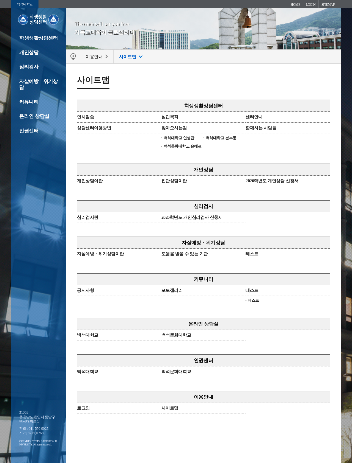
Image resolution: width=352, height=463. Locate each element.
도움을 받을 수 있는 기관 (184, 253)
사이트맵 (169, 408)
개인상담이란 (90, 180)
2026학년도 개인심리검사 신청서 (192, 217)
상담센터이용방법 (94, 127)
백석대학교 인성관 (179, 138)
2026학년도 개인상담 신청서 (272, 180)
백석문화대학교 (176, 335)
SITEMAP (328, 5)
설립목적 (169, 116)
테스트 (252, 253)
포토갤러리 (172, 290)
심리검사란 (87, 217)
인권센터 (28, 130)
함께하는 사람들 (261, 127)
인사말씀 (85, 116)
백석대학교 (25, 4)
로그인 (83, 408)
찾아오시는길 (174, 127)
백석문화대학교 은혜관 (183, 146)
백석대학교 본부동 (221, 138)
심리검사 (28, 66)
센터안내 (254, 116)
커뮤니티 (28, 102)
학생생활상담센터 (38, 38)
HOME (295, 5)
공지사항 (85, 290)
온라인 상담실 (34, 116)
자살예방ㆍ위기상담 (38, 84)
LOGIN (311, 5)
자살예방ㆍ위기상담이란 (100, 253)
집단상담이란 (174, 180)
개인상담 (28, 52)
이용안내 (203, 397)
